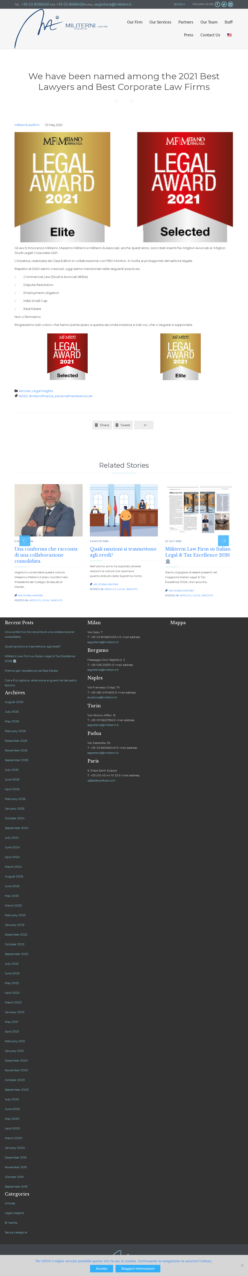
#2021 (23, 396)
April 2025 (12, 789)
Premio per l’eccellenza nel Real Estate (31, 670)
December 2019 (16, 1157)
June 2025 (12, 779)
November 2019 (16, 1167)
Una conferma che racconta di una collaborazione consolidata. (46, 555)
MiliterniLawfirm (27, 125)
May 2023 (12, 896)
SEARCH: (179, 4)
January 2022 (14, 1012)
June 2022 (12, 973)
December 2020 (16, 1060)
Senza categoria (16, 1232)
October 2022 (14, 944)
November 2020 (16, 1070)
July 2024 (12, 837)
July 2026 (12, 711)
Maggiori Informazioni (138, 1268)
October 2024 (15, 818)
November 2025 (16, 750)
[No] (242, 1265)
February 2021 (15, 1041)
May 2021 (11, 1022)
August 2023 (14, 876)
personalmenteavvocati (74, 396)
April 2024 (12, 857)
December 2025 (16, 740)
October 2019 (14, 1177)
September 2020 (17, 1089)
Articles (25, 391)
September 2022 (16, 954)
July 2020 (12, 1099)
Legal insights (42, 391)
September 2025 (16, 760)
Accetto (101, 1268)
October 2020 (15, 1080)
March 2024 (13, 866)
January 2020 (15, 1148)
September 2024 (17, 828)
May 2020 (12, 1118)
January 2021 (14, 1051)
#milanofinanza (41, 396)
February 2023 (15, 915)
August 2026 (14, 702)
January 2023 (14, 925)
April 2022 (12, 992)
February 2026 (15, 731)
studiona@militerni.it (102, 697)
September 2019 (16, 1186)
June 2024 (12, 847)
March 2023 (13, 905)
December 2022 (16, 934)
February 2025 (15, 799)
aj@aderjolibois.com (101, 780)
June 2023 (12, 886)
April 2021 (12, 1031)
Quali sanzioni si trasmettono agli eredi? (33, 646)
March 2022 (13, 1002)
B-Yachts (11, 1222)
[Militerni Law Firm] (61, 29)
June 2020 (12, 1109)
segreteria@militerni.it (103, 642)
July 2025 (11, 770)
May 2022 (12, 983)
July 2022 (12, 963)
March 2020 (13, 1138)
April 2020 (12, 1128)
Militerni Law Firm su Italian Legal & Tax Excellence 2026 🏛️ (198, 555)
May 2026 (12, 721)
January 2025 (14, 808)
